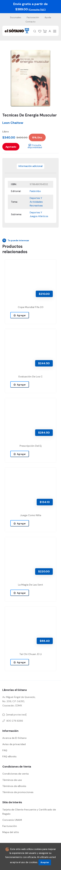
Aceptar (45, 862)
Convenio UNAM (12, 820)
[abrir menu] (54, 31)
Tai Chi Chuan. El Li (30, 654)
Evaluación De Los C (30, 376)
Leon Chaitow (12, 123)
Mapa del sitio (10, 832)
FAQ (4, 750)
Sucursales (15, 17)
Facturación (33, 17)
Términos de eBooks (14, 786)
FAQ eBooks (9, 756)
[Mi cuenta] (49, 31)
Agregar (21, 315)
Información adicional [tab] (30, 166)
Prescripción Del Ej (31, 445)
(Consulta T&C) (37, 9)
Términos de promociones (17, 792)
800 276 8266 (14, 720)
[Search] (34, 31)
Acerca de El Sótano (14, 738)
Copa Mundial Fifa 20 (30, 307)
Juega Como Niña (30, 515)
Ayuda (48, 17)
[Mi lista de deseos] (39, 31)
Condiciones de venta (15, 773)
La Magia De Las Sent (30, 584)
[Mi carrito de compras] (44, 31)
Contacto (30, 21)
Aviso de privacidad (14, 744)
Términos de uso (12, 780)
